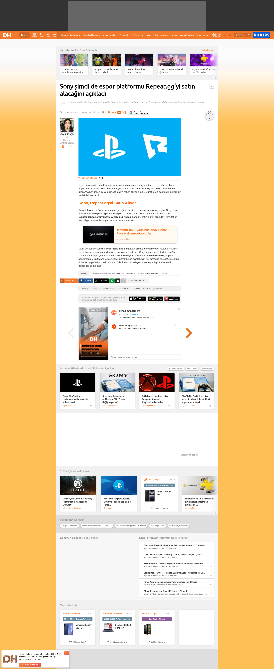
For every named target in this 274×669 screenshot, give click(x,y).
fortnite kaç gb (207, 369)
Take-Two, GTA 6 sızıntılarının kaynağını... (73, 70)
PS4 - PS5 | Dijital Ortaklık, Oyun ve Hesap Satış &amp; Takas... (117, 501)
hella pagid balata (157, 526)
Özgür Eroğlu (67, 134)
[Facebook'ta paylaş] (102, 177)
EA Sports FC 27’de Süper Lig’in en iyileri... (106, 70)
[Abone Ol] (67, 146)
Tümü (171, 480)
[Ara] (249, 35)
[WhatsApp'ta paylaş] (112, 280)
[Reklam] (261, 35)
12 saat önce (136, 325)
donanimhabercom (129, 310)
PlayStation (78, 368)
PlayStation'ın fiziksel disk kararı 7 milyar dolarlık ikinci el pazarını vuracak (196, 399)
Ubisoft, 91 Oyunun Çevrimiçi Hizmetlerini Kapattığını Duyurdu (77, 501)
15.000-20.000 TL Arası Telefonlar (159, 485)
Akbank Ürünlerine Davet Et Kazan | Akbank (165, 591)
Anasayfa (85, 289)
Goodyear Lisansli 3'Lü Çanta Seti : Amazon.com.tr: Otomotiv (174, 545)
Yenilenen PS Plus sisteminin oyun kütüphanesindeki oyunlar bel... (199, 501)
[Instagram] (114, 312)
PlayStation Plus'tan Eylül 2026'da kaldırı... (204, 70)
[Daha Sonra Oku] (212, 86)
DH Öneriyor (154, 480)
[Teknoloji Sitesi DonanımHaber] (7, 35)
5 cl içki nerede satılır (69, 526)
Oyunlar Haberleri (108, 289)
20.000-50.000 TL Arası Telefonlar (77, 619)
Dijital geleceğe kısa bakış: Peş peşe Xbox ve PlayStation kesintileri (155, 399)
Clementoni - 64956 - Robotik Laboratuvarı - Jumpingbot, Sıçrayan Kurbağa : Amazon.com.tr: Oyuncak (175, 573)
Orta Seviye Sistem (157, 619)
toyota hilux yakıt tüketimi (178, 526)
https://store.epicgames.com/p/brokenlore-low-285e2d (170, 582)
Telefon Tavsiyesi (71, 613)
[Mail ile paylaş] (117, 280)
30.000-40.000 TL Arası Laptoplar (117, 619)
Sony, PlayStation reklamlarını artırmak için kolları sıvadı (75, 399)
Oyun (113, 112)
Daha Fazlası (208, 50)
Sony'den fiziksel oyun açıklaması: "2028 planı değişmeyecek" (113, 399)
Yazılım (95, 289)
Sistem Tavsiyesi (150, 613)
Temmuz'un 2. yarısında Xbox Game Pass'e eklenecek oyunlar (141, 231)
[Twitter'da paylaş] (99, 177)
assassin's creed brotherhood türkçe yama (97, 526)
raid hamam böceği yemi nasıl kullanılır (131, 526)
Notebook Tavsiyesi (112, 613)
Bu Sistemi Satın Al (157, 642)
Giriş (26, 35)
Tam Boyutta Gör (89, 178)
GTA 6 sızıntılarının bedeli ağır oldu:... (171, 70)
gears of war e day (176, 369)
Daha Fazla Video (98, 310)
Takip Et (134, 314)
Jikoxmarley (124, 325)
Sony (63, 368)
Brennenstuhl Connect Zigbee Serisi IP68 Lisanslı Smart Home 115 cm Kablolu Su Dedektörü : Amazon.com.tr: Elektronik (175, 564)
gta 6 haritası (192, 369)
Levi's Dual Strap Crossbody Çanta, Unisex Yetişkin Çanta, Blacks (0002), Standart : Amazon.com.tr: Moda (175, 554)
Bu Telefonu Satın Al (160, 508)
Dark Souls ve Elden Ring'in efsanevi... (136, 70)
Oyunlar (65, 50)
